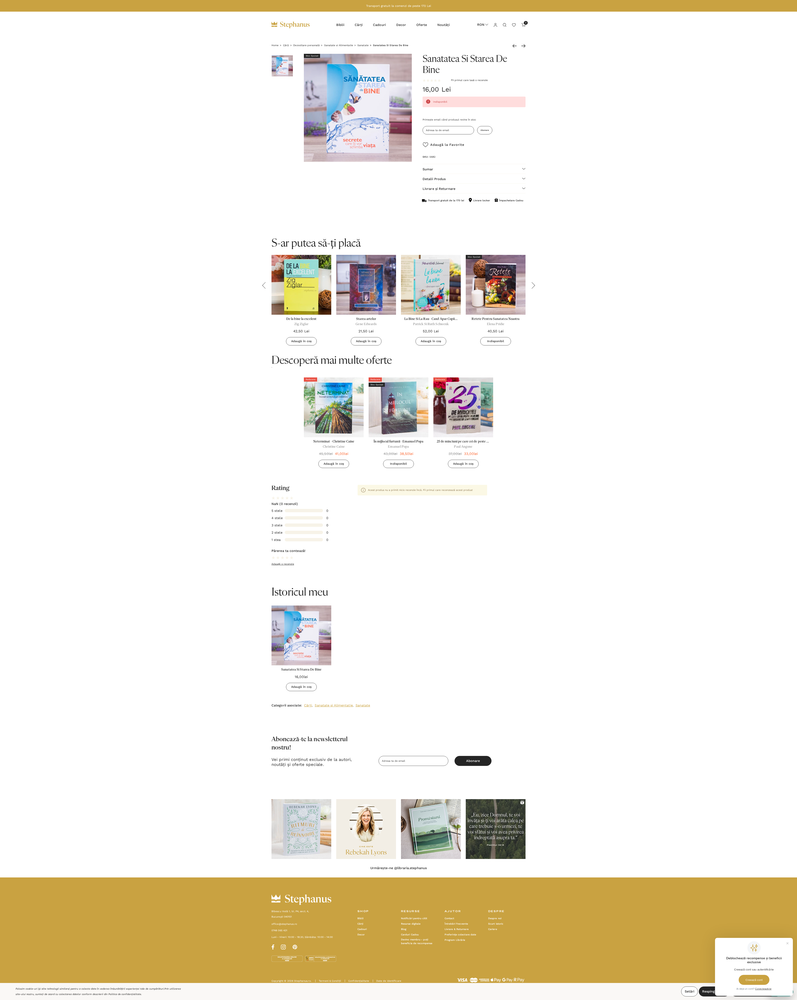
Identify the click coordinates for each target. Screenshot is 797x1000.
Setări (689, 991)
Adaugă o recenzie (282, 564)
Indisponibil (495, 341)
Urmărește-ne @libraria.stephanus (398, 868)
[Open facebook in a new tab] (272, 946)
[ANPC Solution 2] (320, 958)
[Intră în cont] (495, 24)
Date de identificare (387, 980)
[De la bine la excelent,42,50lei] (301, 285)
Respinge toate (714, 991)
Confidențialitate (357, 980)
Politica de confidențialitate (124, 994)
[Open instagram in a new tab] (283, 946)
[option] (333, 424)
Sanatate (363, 705)
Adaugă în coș (301, 341)
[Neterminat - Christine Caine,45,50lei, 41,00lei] (334, 407)
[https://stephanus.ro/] (294, 25)
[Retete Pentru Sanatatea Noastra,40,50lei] (496, 285)
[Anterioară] (515, 46)
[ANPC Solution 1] (287, 958)
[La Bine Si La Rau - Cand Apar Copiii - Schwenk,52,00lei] (431, 285)
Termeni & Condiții (328, 980)
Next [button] (533, 285)
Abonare (484, 130)
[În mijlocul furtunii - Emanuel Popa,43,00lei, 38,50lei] (398, 407)
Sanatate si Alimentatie (334, 705)
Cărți (308, 705)
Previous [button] (264, 285)
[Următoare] (522, 46)
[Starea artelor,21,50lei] (366, 285)
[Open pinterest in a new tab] (294, 946)
